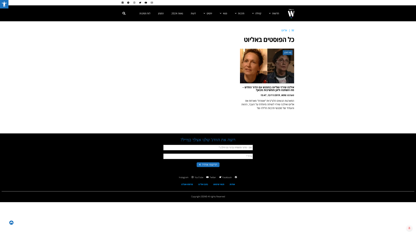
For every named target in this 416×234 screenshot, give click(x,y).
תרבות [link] (241, 13)
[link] (4, 4)
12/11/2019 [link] (274, 95)
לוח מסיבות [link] (144, 13)
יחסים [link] (209, 13)
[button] (124, 13)
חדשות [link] (275, 13)
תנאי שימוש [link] (218, 184)
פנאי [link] (225, 13)
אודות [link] (232, 184)
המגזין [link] (161, 13)
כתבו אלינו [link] (203, 184)
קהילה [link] (258, 13)
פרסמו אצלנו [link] (187, 184)
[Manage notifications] (409, 228)
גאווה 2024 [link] (177, 13)
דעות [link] (193, 13)
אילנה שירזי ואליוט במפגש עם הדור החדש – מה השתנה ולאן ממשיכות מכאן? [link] (268, 88)
